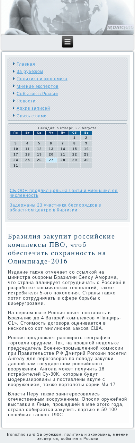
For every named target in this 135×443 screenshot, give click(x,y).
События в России (37, 93)
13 (51, 149)
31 (16, 165)
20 (51, 154)
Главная (26, 64)
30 (86, 160)
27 (51, 160)
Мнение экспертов (37, 86)
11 (27, 149)
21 (63, 154)
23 (86, 154)
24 (16, 160)
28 (63, 160)
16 (86, 149)
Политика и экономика (42, 78)
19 (39, 154)
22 (74, 154)
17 (16, 154)
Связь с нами (32, 116)
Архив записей (33, 108)
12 (39, 149)
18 (27, 154)
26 (39, 160)
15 (74, 149)
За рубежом (30, 71)
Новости (26, 101)
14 (63, 149)
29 (74, 160)
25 (27, 160)
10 (16, 149)
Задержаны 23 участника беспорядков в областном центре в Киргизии (55, 207)
